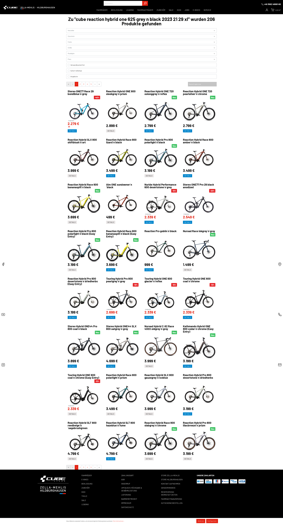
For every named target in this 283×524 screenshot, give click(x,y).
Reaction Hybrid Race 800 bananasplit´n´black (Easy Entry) (121, 234)
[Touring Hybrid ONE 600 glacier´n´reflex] (160, 297)
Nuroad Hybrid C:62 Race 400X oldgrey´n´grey (159, 327)
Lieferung (126, 495)
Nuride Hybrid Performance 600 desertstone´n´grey (160, 186)
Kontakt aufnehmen (170, 484)
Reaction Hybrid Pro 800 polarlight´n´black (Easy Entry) (82, 234)
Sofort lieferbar (76, 71)
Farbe (70, 42)
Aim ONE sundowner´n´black (119, 186)
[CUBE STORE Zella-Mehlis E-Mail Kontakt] (280, 365)
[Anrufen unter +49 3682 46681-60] (280, 315)
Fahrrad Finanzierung (171, 499)
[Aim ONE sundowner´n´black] (122, 202)
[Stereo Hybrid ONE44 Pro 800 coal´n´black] (84, 346)
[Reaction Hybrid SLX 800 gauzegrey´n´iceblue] (160, 393)
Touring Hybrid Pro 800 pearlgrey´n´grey (119, 280)
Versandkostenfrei (77, 65)
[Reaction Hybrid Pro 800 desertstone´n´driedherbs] (199, 393)
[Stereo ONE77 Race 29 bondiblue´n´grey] (84, 110)
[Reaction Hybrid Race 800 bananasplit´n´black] (84, 204)
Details (72, 131)
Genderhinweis (168, 488)
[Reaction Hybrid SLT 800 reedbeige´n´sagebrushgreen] (84, 440)
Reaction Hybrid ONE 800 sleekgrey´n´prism (121, 92)
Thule (84, 496)
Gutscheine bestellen (172, 503)
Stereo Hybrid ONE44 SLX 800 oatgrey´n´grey (121, 327)
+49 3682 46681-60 (272, 4)
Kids (83, 492)
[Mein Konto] (267, 10)
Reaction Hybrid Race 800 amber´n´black (198, 141)
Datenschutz (127, 507)
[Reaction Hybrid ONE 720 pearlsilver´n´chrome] (199, 111)
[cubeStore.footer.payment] (53, 485)
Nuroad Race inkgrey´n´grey (199, 231)
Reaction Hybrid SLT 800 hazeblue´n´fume (120, 424)
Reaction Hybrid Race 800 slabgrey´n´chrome (159, 424)
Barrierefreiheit (129, 499)
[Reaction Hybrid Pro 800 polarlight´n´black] (160, 158)
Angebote (74, 76)
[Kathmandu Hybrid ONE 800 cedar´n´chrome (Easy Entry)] (199, 347)
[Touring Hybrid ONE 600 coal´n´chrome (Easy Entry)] (84, 394)
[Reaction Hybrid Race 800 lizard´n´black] (122, 156)
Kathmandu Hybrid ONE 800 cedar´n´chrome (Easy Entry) (198, 329)
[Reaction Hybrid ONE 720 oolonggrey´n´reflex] (160, 111)
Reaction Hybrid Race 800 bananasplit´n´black (83, 186)
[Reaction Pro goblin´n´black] (160, 247)
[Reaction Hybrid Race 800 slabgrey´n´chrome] (160, 441)
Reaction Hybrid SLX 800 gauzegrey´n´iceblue (159, 376)
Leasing (85, 504)
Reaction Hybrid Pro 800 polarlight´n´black (158, 141)
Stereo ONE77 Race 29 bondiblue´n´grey (81, 92)
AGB (123, 479)
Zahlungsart (127, 475)
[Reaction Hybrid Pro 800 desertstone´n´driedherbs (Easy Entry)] (84, 298)
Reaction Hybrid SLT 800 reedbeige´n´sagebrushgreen (82, 425)
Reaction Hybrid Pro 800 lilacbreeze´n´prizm (197, 424)
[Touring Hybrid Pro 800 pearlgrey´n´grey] (122, 297)
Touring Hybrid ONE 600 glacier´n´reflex (158, 280)
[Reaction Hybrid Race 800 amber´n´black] (199, 156)
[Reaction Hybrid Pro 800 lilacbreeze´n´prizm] (199, 441)
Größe (70, 48)
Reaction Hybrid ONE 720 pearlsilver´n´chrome (197, 92)
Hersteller (71, 30)
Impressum (126, 503)
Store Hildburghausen (172, 479)
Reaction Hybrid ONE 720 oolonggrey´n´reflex (159, 92)
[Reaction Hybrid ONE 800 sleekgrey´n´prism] (122, 109)
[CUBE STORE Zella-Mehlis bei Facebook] (3, 265)
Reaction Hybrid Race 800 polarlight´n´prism (121, 376)
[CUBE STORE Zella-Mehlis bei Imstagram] (3, 365)
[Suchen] (145, 3)
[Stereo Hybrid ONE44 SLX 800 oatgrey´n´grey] (122, 346)
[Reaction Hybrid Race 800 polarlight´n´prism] (122, 393)
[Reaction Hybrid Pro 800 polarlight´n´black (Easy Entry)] (84, 252)
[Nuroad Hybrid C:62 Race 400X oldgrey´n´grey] (160, 346)
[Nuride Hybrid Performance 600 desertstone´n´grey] (160, 203)
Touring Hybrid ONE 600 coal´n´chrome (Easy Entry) (83, 376)
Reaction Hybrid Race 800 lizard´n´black (121, 141)
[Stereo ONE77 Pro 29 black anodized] (199, 203)
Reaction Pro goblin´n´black (160, 231)
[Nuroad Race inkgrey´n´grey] (199, 249)
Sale (83, 500)
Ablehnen (201, 521)
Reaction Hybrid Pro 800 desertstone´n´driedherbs (198, 376)
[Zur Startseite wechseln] (29, 7)
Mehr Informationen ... (119, 521)
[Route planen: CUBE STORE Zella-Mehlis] (280, 265)
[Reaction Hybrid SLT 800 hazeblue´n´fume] (122, 439)
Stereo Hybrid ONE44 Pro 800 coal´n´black (82, 327)
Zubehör (85, 488)
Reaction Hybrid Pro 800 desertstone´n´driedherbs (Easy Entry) (83, 281)
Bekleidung (86, 484)
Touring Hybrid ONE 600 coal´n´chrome (197, 280)
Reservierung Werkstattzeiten (169, 493)
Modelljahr (71, 53)
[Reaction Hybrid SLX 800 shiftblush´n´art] (84, 156)
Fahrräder (86, 475)
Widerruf (125, 484)
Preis (69, 59)
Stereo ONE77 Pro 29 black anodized (198, 186)
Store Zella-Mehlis (170, 475)
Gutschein (71, 36)
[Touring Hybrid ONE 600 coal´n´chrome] (199, 297)
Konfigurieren (212, 521)
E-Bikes (84, 479)
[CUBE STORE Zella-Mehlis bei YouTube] (3, 315)
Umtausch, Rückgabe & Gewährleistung (131, 489)
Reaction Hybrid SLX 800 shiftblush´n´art (82, 141)
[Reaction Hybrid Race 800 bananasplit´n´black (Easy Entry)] (122, 252)
